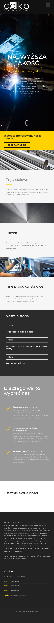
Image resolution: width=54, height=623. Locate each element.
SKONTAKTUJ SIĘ (17, 145)
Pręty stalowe (17, 180)
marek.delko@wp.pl (18, 595)
